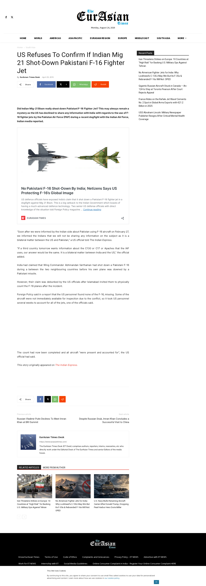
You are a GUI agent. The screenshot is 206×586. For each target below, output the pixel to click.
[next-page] (24, 517)
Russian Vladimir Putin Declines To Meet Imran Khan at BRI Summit (41, 420)
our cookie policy (112, 578)
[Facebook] (6, 17)
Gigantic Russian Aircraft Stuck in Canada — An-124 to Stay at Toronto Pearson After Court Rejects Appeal (163, 89)
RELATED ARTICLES (29, 467)
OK (156, 582)
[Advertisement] (73, 98)
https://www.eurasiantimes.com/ (53, 442)
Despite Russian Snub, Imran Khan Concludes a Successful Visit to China (104, 420)
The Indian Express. (66, 364)
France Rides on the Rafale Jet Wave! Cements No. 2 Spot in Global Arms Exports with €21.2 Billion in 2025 (162, 102)
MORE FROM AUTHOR (54, 467)
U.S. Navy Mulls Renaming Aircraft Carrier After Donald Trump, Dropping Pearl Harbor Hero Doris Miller (111, 504)
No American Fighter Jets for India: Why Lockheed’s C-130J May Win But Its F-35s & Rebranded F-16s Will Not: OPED (160, 76)
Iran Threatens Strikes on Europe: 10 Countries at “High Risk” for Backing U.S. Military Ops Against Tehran (33, 504)
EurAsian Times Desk (30, 77)
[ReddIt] (62, 399)
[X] (12, 17)
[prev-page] (19, 517)
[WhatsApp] (55, 399)
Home (20, 47)
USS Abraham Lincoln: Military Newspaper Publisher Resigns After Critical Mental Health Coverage (162, 116)
